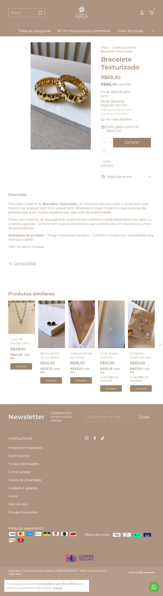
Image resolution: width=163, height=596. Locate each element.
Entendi (57, 587)
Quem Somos (18, 456)
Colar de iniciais (130, 31)
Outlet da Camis (124, 47)
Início (105, 47)
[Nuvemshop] (141, 573)
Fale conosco (18, 504)
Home (13, 496)
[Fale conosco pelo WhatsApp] (154, 587)
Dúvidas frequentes (22, 512)
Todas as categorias (34, 31)
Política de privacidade (24, 480)
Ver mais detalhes (118, 119)
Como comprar (19, 472)
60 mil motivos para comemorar (84, 31)
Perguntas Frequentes (25, 448)
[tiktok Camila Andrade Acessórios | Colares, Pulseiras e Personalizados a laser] (103, 438)
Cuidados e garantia (22, 488)
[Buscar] (40, 12)
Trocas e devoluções (23, 464)
